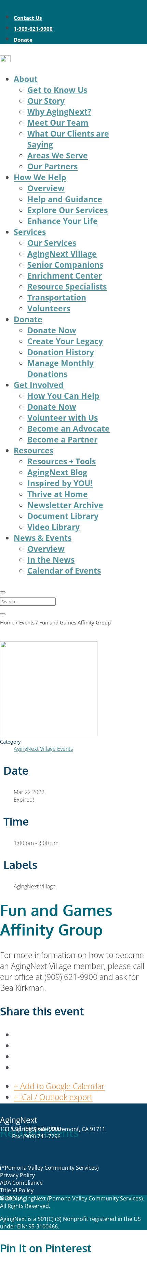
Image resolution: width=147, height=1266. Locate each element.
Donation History (60, 352)
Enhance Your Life (62, 220)
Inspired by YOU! (60, 483)
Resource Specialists (67, 286)
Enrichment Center (64, 275)
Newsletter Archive (65, 505)
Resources (33, 450)
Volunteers (48, 308)
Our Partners (52, 166)
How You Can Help (63, 395)
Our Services (51, 242)
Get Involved (39, 384)
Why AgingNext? (59, 111)
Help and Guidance (64, 199)
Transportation (56, 297)
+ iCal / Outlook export (53, 1097)
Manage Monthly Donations (60, 368)
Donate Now (51, 330)
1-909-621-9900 (33, 28)
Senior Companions (65, 264)
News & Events (42, 537)
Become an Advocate (68, 428)
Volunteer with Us (62, 417)
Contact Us (28, 17)
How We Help (40, 177)
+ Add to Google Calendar (59, 1086)
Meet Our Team (58, 122)
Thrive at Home (57, 494)
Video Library (53, 526)
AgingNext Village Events (43, 748)
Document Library (62, 515)
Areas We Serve (57, 155)
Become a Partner (62, 439)
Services (30, 231)
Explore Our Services (67, 210)
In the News (51, 559)
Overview (46, 188)
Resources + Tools (61, 461)
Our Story (46, 100)
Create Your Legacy (65, 341)
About (26, 78)
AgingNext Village (62, 253)
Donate (23, 39)
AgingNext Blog (57, 472)
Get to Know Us (57, 89)
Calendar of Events (64, 570)
